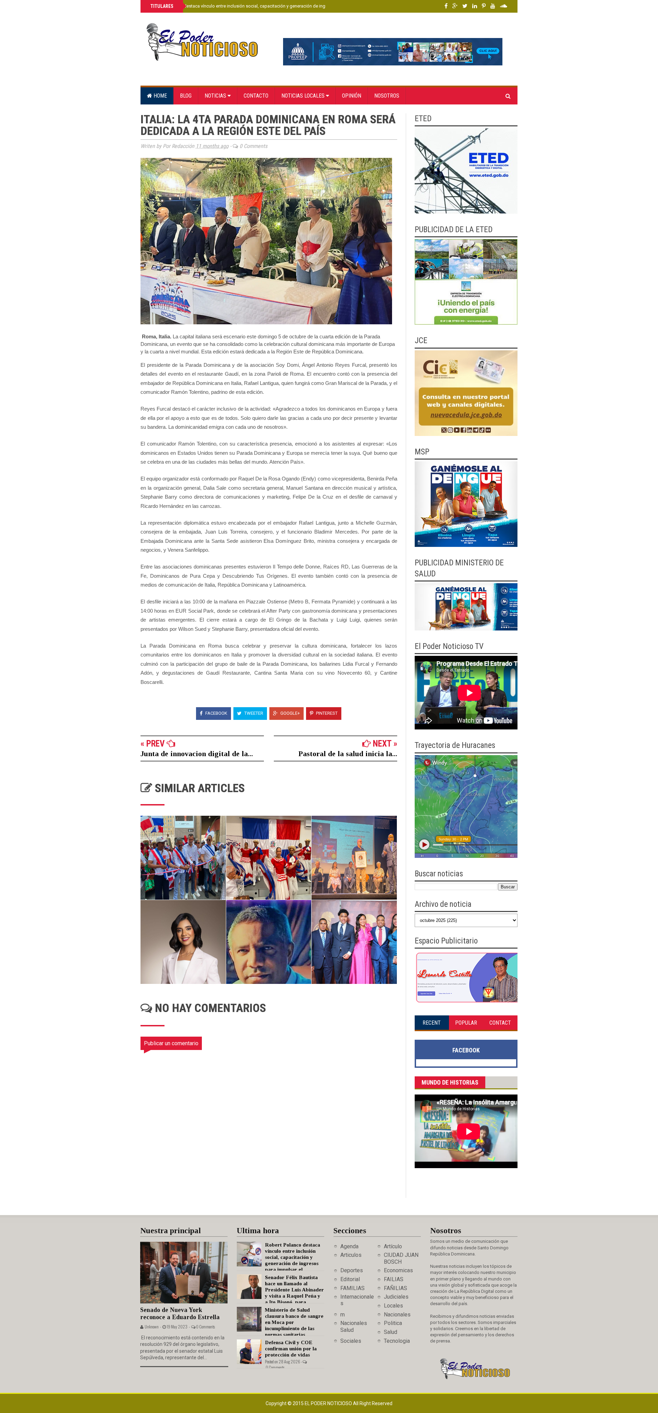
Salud (390, 1332)
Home (159, 95)
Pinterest (326, 713)
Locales (393, 1305)
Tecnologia (397, 1341)
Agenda (349, 1246)
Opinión (351, 95)
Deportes (351, 1270)
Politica (393, 1323)
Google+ (289, 713)
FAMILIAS (352, 1288)
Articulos (351, 1255)
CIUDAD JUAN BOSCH (401, 1258)
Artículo (393, 1246)
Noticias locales (303, 95)
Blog (186, 95)
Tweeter (253, 713)
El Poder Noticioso (329, 1403)
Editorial (350, 1279)
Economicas (398, 1270)
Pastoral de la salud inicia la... (347, 753)
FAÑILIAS (395, 1288)
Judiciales (396, 1296)
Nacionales (397, 1314)
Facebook (215, 713)
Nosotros (386, 95)
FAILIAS (393, 1279)
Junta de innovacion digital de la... (197, 753)
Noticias (216, 95)
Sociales (350, 1341)
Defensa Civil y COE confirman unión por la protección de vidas (291, 1349)
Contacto (256, 95)
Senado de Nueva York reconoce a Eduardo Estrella (180, 1313)
